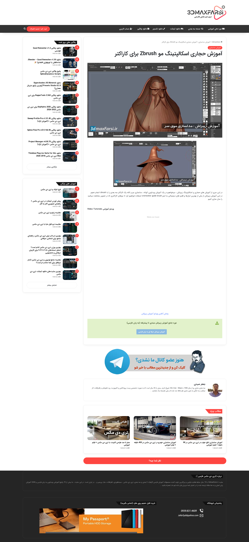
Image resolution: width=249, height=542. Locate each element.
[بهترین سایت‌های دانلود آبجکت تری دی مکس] (70, 275)
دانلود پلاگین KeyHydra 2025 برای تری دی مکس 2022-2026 (44, 108)
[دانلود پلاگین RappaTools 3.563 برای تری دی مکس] (70, 99)
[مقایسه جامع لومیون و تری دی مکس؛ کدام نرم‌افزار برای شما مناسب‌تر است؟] (70, 263)
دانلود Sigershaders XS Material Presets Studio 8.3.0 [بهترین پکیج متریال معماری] (44, 85)
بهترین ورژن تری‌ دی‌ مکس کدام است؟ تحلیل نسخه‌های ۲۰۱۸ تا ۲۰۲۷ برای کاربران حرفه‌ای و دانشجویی (45, 250)
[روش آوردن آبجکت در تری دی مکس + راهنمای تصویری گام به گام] (70, 205)
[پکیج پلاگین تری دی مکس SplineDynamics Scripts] (70, 75)
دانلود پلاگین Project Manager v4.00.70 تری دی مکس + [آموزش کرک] (45, 143)
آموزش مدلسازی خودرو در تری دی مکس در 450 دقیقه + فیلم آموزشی (155, 443)
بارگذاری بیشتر (52, 167)
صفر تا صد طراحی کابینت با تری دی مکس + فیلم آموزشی (111, 443)
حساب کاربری (124, 28)
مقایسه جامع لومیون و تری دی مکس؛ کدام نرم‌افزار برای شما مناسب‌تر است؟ (44, 261)
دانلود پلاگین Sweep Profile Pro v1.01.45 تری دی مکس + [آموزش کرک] (44, 120)
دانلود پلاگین (142, 28)
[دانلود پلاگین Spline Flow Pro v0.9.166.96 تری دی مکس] (70, 134)
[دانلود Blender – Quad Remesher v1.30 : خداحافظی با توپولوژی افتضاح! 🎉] (70, 63)
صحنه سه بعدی (194, 28)
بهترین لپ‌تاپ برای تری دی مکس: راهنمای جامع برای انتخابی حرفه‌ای (44, 237)
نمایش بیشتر (52, 285)
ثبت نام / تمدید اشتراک (38, 29)
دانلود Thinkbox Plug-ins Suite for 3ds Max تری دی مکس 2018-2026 (44, 154)
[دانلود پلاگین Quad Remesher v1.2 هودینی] (70, 52)
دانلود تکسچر (158, 28)
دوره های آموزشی (215, 28)
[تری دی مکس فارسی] (206, 12)
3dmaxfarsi (216, 42)
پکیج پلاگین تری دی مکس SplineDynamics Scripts (50, 72)
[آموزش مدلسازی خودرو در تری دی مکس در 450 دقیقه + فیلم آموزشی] (155, 428)
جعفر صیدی (199, 384)
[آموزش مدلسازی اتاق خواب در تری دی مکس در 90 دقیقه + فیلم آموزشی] (201, 428)
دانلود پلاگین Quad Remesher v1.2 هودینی (47, 49)
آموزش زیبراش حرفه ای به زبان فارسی (151, 331)
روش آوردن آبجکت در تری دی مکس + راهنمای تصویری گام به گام (46, 202)
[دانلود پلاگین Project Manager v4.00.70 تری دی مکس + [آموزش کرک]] (70, 145)
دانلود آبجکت (175, 28)
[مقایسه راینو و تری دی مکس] (70, 216)
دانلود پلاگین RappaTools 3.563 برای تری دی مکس (44, 97)
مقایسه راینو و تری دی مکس (49, 212)
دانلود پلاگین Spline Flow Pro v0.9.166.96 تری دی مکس (44, 131)
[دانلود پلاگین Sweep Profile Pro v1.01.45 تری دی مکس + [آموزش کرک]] (70, 122)
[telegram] (155, 361)
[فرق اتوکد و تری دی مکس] (70, 193)
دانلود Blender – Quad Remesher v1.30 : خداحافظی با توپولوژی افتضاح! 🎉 (44, 61)
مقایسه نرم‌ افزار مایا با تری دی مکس (46, 224)
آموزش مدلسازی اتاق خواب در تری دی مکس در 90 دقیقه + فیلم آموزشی (202, 443)
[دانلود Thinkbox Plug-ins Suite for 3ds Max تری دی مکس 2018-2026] (70, 157)
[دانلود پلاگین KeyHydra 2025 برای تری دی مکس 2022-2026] (70, 110)
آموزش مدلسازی (204, 42)
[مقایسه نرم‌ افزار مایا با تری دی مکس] (70, 228)
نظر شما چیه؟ (155, 461)
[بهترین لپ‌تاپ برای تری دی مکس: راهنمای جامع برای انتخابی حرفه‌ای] (70, 239)
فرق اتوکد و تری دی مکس (51, 189)
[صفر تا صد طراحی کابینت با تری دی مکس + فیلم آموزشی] (108, 428)
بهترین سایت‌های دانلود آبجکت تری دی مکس (45, 273)
